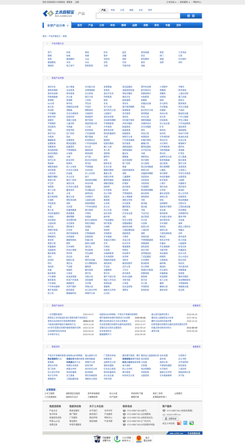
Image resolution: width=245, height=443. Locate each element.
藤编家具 (52, 140)
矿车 (162, 127)
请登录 (69, 2)
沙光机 (107, 293)
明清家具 (145, 137)
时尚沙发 (145, 133)
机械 (68, 56)
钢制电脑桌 (146, 120)
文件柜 (163, 190)
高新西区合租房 (73, 393)
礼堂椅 (107, 250)
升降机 (88, 213)
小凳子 (163, 183)
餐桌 (124, 167)
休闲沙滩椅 (71, 250)
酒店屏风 (108, 263)
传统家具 (108, 97)
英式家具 (126, 113)
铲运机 (107, 267)
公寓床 (163, 170)
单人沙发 (52, 190)
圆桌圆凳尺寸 (106, 334)
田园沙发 (70, 260)
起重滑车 (70, 147)
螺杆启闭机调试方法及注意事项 (114, 321)
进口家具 (164, 163)
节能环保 (126, 66)
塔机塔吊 (182, 187)
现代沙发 (52, 160)
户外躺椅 (52, 113)
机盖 (50, 270)
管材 (87, 52)
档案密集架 (90, 203)
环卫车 (51, 183)
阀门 (162, 56)
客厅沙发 (89, 97)
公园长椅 (52, 223)
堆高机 (69, 270)
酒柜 (143, 233)
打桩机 (107, 247)
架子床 (144, 280)
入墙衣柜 (145, 230)
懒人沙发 (108, 147)
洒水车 (125, 103)
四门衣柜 (70, 133)
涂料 (180, 62)
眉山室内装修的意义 (160, 314)
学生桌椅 (89, 253)
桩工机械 (182, 240)
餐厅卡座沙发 (110, 277)
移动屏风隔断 (147, 190)
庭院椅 (144, 277)
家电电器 (145, 52)
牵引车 (107, 273)
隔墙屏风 (52, 237)
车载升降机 (146, 140)
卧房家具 (89, 130)
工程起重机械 (128, 230)
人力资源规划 (50, 397)
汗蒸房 (125, 237)
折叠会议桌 (146, 103)
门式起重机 (146, 257)
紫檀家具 (126, 180)
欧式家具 (182, 160)
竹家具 (51, 137)
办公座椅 (145, 163)
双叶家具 (108, 223)
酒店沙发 (70, 183)
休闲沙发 (164, 113)
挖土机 (51, 293)
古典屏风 (89, 113)
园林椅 (107, 187)
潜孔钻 (69, 263)
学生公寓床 (183, 120)
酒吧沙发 (164, 230)
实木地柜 (70, 247)
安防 (106, 62)
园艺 (124, 52)
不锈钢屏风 (127, 193)
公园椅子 (108, 113)
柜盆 (143, 107)
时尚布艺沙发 (128, 375)
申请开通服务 (75, 425)
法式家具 (70, 223)
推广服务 (73, 414)
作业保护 (182, 59)
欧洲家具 (145, 263)
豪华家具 (89, 210)
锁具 (50, 59)
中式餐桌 (164, 107)
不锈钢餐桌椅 (147, 240)
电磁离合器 (183, 287)
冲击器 (69, 127)
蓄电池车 (70, 190)
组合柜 (163, 133)
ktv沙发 (51, 103)
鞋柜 (68, 243)
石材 (124, 62)
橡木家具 (52, 253)
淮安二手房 (158, 393)
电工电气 (70, 66)
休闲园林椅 (53, 150)
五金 (87, 59)
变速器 (88, 187)
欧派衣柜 (70, 160)
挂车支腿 (164, 355)
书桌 (143, 153)
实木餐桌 (108, 237)
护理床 (125, 183)
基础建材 (70, 59)
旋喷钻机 (89, 193)
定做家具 (70, 140)
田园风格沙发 (91, 123)
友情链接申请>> (160, 397)
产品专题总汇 (55, 36)
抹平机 (69, 103)
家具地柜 (89, 153)
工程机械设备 (184, 207)
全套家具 (182, 177)
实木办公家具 (72, 170)
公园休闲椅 (90, 200)
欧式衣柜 (182, 260)
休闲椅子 (126, 253)
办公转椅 (145, 267)
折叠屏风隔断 (147, 173)
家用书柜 (52, 117)
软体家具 (145, 290)
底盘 (87, 230)
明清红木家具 (147, 270)
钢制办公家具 (91, 379)
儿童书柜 (70, 123)
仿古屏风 (164, 270)
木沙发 (144, 220)
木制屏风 (108, 233)
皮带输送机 (146, 253)
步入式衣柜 (90, 173)
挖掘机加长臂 (72, 107)
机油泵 (69, 173)
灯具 (180, 56)
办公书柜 (108, 193)
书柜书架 (126, 280)
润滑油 (163, 97)
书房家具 (145, 183)
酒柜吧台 (145, 157)
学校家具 (52, 203)
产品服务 (108, 414)
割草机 (69, 163)
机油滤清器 (71, 277)
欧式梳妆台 (146, 90)
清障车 (125, 290)
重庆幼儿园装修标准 (150, 355)
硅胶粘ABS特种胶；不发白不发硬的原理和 (119, 314)
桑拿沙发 (108, 173)
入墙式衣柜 (183, 93)
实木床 (69, 230)
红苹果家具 (165, 147)
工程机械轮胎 (166, 233)
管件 (106, 56)
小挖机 (88, 100)
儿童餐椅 (126, 177)
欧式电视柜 (53, 197)
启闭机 (51, 260)
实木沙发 (108, 167)
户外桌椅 (52, 277)
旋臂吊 (51, 120)
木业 (87, 62)
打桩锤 (125, 210)
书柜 (143, 200)
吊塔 (106, 137)
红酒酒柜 (145, 187)
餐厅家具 (89, 120)
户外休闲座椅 (91, 143)
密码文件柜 (165, 240)
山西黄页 (178, 393)
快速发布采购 (55, 418)
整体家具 (182, 103)
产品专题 (108, 421)
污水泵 (69, 207)
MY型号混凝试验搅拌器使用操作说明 (64, 328)
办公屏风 (164, 103)
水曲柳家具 (109, 253)
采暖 (124, 56)
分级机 (51, 217)
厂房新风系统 (110, 355)
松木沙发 (182, 253)
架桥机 (163, 227)
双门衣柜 (52, 369)
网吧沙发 (145, 170)
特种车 (125, 250)
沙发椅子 (89, 197)
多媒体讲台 (146, 123)
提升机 (88, 273)
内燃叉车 (182, 203)
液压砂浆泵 (109, 117)
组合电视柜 (127, 160)
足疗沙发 (126, 267)
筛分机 (163, 153)
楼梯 (50, 56)
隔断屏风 (89, 110)
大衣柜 (107, 203)
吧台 (50, 263)
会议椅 (181, 290)
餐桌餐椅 (126, 247)
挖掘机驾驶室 (110, 260)
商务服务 (184, 2)
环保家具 (145, 287)
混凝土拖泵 (71, 120)
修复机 (107, 197)
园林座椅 (182, 130)
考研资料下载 (137, 393)
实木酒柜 (164, 223)
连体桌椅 (89, 280)
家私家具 (145, 247)
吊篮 (50, 207)
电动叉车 (164, 140)
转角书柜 (70, 130)
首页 (44, 36)
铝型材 (107, 59)
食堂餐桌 (108, 87)
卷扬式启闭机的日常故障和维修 (62, 321)
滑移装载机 (127, 150)
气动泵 (69, 267)
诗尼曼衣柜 (183, 267)
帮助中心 (197, 2)
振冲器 (144, 203)
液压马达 (52, 133)
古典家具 (164, 260)
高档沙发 (164, 197)
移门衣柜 (126, 163)
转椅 (50, 130)
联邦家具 (164, 213)
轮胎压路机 (109, 143)
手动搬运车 (90, 190)
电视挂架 (108, 283)
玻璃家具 (126, 110)
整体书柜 (182, 217)
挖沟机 (88, 163)
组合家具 (126, 187)
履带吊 (107, 157)
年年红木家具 (184, 173)
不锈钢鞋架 (71, 150)
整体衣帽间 (183, 277)
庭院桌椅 (126, 100)
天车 (106, 243)
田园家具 (126, 133)
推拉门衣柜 (71, 180)
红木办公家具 (72, 187)
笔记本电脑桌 (147, 167)
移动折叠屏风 (110, 133)
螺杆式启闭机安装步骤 (161, 321)
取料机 (163, 130)
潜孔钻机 (164, 187)
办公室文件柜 (91, 290)
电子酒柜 (145, 160)
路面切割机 (109, 170)
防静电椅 (145, 273)
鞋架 (106, 100)
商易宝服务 (74, 411)
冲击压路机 (127, 123)
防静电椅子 (146, 93)
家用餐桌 (145, 113)
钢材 (124, 59)
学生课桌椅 (165, 247)
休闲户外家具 (72, 280)
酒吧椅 (107, 153)
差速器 (181, 150)
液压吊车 (52, 87)
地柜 (68, 203)
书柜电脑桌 (165, 150)
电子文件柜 (53, 375)
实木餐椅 (145, 260)
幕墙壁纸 (52, 62)
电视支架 (145, 237)
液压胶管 (52, 170)
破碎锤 (163, 263)
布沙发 (88, 147)
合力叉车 (70, 177)
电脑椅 (163, 90)
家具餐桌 (70, 213)
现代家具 (126, 143)
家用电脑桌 (165, 160)
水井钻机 (89, 170)
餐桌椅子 (182, 143)
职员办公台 (127, 362)
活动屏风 (52, 127)
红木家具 (108, 190)
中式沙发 (145, 117)
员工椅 (144, 283)
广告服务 (73, 418)
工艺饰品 (182, 52)
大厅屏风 (164, 143)
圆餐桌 (125, 157)
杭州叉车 (126, 243)
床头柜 (163, 117)
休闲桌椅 (164, 253)
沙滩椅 (107, 227)
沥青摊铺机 (90, 90)
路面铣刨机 (71, 240)
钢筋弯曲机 (53, 167)
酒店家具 (182, 127)
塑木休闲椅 (146, 87)
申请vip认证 (54, 421)
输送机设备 (183, 113)
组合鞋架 (52, 220)
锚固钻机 (89, 150)
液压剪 (125, 190)
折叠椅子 (182, 183)
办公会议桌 (165, 123)
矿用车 (181, 153)
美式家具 (145, 217)
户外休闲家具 (91, 207)
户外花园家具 (184, 123)
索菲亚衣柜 (109, 130)
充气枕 (88, 157)
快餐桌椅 (145, 243)
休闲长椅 (89, 183)
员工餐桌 (182, 157)
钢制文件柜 (127, 200)
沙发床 (69, 273)
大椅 (68, 157)
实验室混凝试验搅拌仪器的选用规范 (116, 324)
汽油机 (181, 110)
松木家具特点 (106, 331)
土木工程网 (49, 393)
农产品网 (113, 397)
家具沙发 (145, 227)
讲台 (50, 257)
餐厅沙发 (182, 163)
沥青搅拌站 (183, 213)
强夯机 (125, 117)
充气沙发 (108, 107)
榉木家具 (182, 90)
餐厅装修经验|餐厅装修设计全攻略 (115, 318)
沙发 (68, 193)
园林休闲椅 (127, 227)
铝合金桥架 (127, 287)
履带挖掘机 (109, 180)
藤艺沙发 (70, 197)
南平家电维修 (94, 393)
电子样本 (53, 414)
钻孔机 (69, 257)
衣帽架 (163, 110)
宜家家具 (182, 167)
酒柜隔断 (70, 217)
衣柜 (180, 233)
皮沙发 (51, 107)
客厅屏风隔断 (128, 107)
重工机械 (182, 97)
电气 (50, 52)
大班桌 (181, 220)
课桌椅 (107, 287)
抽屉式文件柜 (110, 290)
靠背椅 (107, 200)
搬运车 (125, 153)
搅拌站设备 (90, 260)
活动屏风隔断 (110, 120)
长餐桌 (88, 217)
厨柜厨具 (89, 66)
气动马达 (145, 213)
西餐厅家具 (53, 230)
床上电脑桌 (127, 197)
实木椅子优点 (54, 334)
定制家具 (89, 237)
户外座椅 (52, 283)
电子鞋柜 (164, 173)
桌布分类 (155, 331)
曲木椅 (107, 217)
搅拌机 (181, 147)
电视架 (51, 187)
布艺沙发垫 (127, 220)
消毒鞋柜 (108, 270)
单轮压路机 (127, 93)
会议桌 (163, 210)
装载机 (144, 100)
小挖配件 (164, 87)
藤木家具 (89, 270)
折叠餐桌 (164, 273)
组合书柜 (145, 250)
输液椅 (107, 140)
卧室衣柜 (182, 247)
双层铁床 (145, 177)
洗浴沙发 (126, 240)
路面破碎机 (71, 293)
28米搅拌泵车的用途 (57, 331)
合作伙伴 (108, 411)
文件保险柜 (165, 137)
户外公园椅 (183, 117)
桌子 (87, 177)
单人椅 (107, 150)
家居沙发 (52, 180)
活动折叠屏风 (54, 213)
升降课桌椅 (90, 233)
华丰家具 (108, 127)
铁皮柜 (107, 230)
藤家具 (88, 267)
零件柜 (69, 253)
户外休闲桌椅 (54, 287)
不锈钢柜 (52, 123)
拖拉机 (181, 263)
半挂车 (88, 107)
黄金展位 (73, 421)
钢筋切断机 (109, 183)
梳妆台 (181, 100)
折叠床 (163, 243)
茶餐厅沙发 (90, 293)
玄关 (106, 103)
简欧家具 (126, 233)
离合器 (144, 207)
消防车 (125, 260)
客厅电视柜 (53, 290)
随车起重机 (71, 143)
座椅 (162, 100)
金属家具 (52, 143)
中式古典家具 (72, 113)
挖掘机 (51, 157)
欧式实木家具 (91, 160)
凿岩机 (163, 237)
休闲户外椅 (183, 133)
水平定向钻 (146, 150)
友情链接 (51, 389)
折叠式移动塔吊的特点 (161, 328)
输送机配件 (127, 263)
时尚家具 (164, 120)
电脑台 (181, 230)
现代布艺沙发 (110, 110)
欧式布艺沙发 (147, 110)
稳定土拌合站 (110, 280)
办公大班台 (183, 257)
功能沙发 (89, 277)
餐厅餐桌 (89, 137)
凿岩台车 (126, 97)
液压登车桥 (165, 220)
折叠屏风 (182, 250)
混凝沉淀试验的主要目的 (111, 328)
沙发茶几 (182, 170)
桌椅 (180, 223)
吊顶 (68, 62)
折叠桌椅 (52, 247)
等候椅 (51, 163)
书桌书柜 (164, 250)
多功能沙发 (90, 87)
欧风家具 (70, 290)
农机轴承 (70, 237)
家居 (65, 36)
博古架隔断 (165, 167)
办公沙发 (108, 210)
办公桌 (69, 97)
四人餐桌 (70, 87)
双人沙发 (164, 280)
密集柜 (163, 93)
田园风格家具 (128, 170)
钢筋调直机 (127, 147)
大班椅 (144, 223)
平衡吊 (181, 87)
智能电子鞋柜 (166, 207)
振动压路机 (53, 153)
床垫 (106, 160)
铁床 (68, 137)
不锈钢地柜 (183, 283)
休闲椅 (51, 110)
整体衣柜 (164, 290)
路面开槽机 (53, 177)
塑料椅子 (70, 227)
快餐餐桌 (182, 270)
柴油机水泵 (183, 137)
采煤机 (88, 227)
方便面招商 (93, 397)
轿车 (143, 130)
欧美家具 (126, 127)
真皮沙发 (52, 243)
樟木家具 (70, 93)
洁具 (106, 66)
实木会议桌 (127, 213)
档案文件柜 (109, 177)
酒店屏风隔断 (91, 180)
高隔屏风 (70, 283)
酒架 (124, 173)
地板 (143, 66)
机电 (68, 52)
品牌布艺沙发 (166, 157)
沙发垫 (125, 283)
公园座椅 (182, 243)
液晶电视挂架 (128, 90)
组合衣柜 (108, 213)
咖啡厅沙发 (127, 137)
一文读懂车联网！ (56, 314)
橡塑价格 (135, 397)
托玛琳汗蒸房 (128, 120)
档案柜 (163, 257)
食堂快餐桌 (127, 359)
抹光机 (51, 227)
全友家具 (70, 90)
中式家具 (126, 203)
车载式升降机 (110, 240)
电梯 (87, 56)
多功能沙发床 (166, 217)
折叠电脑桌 (71, 210)
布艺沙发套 (183, 107)
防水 (106, 52)
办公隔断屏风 (91, 263)
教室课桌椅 (53, 359)
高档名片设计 (72, 397)
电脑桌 (69, 110)
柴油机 (181, 190)
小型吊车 (52, 173)
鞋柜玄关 (108, 163)
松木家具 (164, 180)
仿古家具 (89, 93)
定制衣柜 (70, 117)
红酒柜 (51, 200)
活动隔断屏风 (184, 280)
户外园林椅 (90, 133)
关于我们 (93, 411)
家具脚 (69, 100)
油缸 (124, 217)
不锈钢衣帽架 (166, 365)
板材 (143, 62)
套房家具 (52, 280)
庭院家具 (145, 197)
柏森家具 (182, 197)
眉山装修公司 (91, 355)
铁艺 (143, 56)
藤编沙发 (145, 143)
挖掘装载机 (127, 223)
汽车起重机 (109, 220)
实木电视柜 (109, 257)
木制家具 (145, 97)
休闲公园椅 (127, 277)
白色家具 (145, 180)
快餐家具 (52, 147)
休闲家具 (89, 250)
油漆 (162, 62)
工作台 (125, 270)
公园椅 (181, 180)
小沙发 (88, 127)
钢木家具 (182, 237)
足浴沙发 (182, 140)
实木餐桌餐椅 (166, 375)
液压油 (88, 247)
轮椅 (87, 257)
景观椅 (51, 100)
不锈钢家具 (109, 123)
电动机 (51, 267)
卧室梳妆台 (90, 140)
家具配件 (89, 117)
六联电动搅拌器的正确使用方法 (62, 324)
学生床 (88, 103)
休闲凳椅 (182, 210)
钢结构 (51, 66)
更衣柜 (51, 240)
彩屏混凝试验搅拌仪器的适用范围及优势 (169, 324)
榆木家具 (145, 193)
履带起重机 (146, 147)
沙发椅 (69, 153)
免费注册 (53, 425)
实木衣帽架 (146, 127)
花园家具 (52, 250)
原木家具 (126, 273)
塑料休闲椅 (71, 200)
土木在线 (170, 2)
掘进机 (163, 267)
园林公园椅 (90, 243)
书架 (143, 210)
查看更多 (197, 305)
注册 (77, 2)
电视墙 (181, 273)
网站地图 (93, 421)
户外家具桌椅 (128, 140)
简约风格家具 (72, 233)
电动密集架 (183, 200)
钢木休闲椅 (53, 93)
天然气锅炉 (71, 287)
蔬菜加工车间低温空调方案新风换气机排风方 (68, 318)
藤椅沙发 (164, 287)
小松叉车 (52, 233)
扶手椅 (125, 257)
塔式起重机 (127, 87)
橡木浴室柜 (165, 193)
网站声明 (93, 418)
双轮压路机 (90, 223)
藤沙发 (51, 193)
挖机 (162, 200)
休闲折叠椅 (165, 177)
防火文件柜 (183, 193)
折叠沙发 (89, 240)
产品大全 (53, 411)
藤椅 (162, 283)
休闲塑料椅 (71, 220)
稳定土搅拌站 (184, 227)
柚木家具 (52, 273)
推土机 (51, 210)
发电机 (107, 90)
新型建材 (145, 59)
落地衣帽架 (53, 90)
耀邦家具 (126, 207)
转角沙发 (89, 287)
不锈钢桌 (89, 167)
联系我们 (93, 414)
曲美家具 (126, 130)
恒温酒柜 (164, 277)
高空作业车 (109, 93)
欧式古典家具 (91, 220)
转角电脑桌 (53, 97)
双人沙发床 (71, 167)
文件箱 (88, 283)
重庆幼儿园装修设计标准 (162, 318)
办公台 (107, 207)
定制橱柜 (164, 203)
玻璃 (162, 59)
